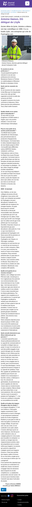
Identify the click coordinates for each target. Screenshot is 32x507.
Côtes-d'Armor (25, 11)
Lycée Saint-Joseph (5, 12)
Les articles (13, 12)
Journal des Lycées (5, 11)
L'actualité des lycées (16, 11)
